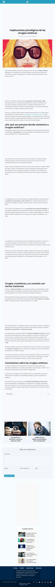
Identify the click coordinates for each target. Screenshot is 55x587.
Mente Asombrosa (32, 36)
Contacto (28, 583)
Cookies (26, 584)
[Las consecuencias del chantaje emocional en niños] (22, 560)
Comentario (7, 454)
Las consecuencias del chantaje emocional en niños (31, 561)
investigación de (34, 114)
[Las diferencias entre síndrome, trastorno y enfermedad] (22, 540)
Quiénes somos (22, 583)
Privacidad (21, 584)
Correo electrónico (25, 468)
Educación (39, 568)
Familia (22, 568)
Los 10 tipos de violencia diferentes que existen (31, 554)
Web (36, 468)
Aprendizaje (29, 568)
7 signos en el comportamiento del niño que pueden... (30, 548)
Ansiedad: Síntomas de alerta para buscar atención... (31, 534)
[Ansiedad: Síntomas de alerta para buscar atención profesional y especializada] (22, 534)
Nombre (6, 468)
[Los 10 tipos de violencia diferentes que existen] (22, 554)
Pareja (15, 568)
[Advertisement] (27, 16)
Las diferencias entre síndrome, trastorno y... (30, 541)
